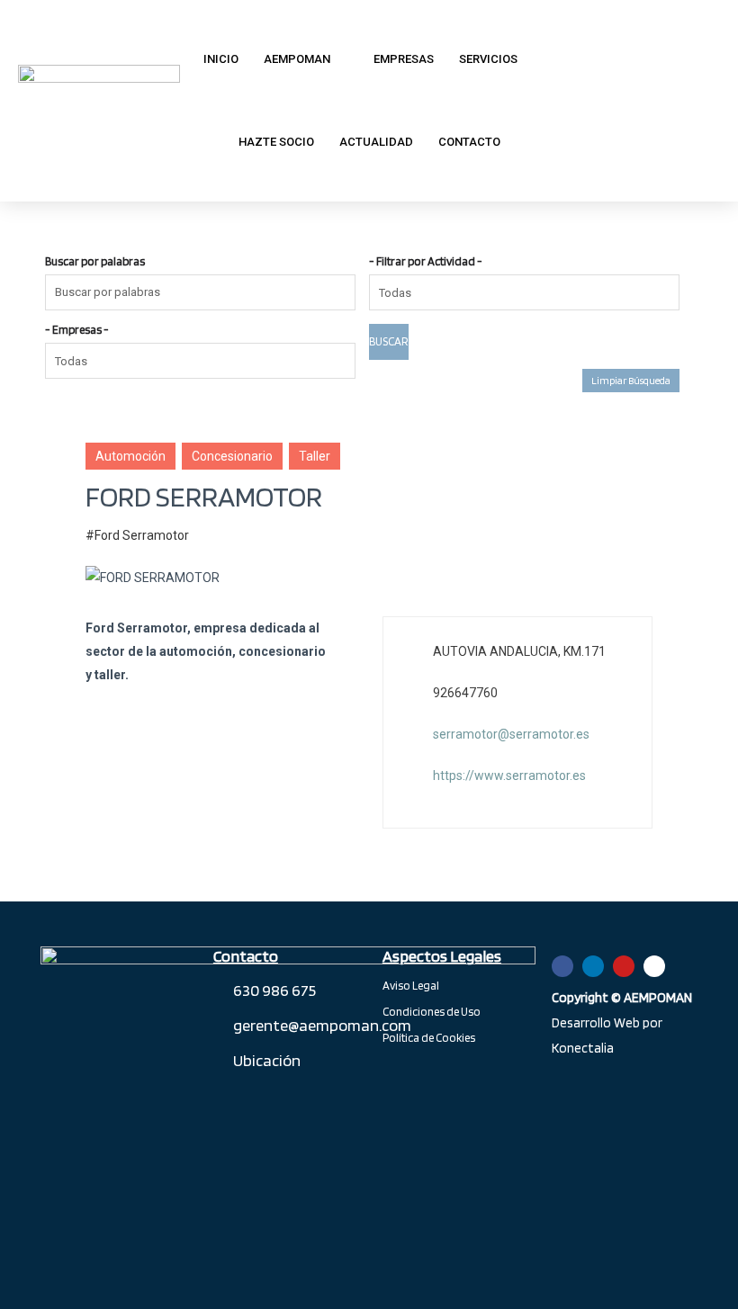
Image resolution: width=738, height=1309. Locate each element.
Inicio (220, 59)
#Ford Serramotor (137, 535)
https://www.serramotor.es (509, 775)
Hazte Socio (276, 141)
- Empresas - (77, 330)
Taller (314, 456)
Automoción (130, 456)
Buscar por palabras (95, 261)
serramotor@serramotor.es (511, 734)
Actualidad (376, 141)
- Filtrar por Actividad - (425, 261)
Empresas (404, 59)
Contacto (469, 141)
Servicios (488, 59)
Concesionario (232, 456)
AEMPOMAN (297, 59)
